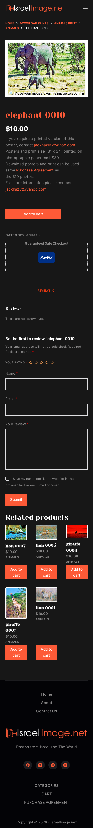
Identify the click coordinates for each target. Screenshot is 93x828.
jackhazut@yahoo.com (54, 145)
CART (46, 793)
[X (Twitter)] (40, 765)
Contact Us (46, 711)
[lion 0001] (46, 594)
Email (11, 398)
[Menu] (85, 8)
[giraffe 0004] (77, 531)
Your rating (16, 362)
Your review (17, 424)
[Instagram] (52, 765)
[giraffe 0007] (16, 603)
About (46, 702)
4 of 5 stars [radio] (46, 362)
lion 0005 (46, 545)
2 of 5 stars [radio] (36, 362)
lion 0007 (15, 546)
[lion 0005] (46, 532)
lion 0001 (45, 607)
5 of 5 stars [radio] (52, 362)
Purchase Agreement (35, 170)
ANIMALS (33, 235)
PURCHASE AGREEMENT (46, 802)
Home (46, 694)
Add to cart (33, 214)
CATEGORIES (46, 785)
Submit (16, 499)
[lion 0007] (16, 532)
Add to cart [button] (16, 572)
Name (11, 373)
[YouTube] (65, 765)
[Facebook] (27, 765)
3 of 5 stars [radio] (41, 362)
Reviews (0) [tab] (47, 290)
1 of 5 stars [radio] (30, 362)
